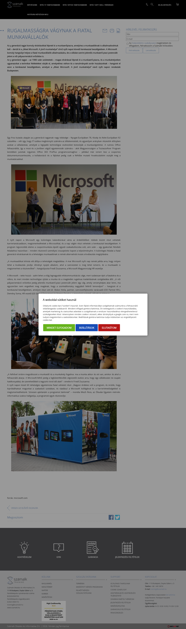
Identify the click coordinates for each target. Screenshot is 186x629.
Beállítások (86, 327)
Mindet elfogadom (59, 327)
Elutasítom (109, 327)
